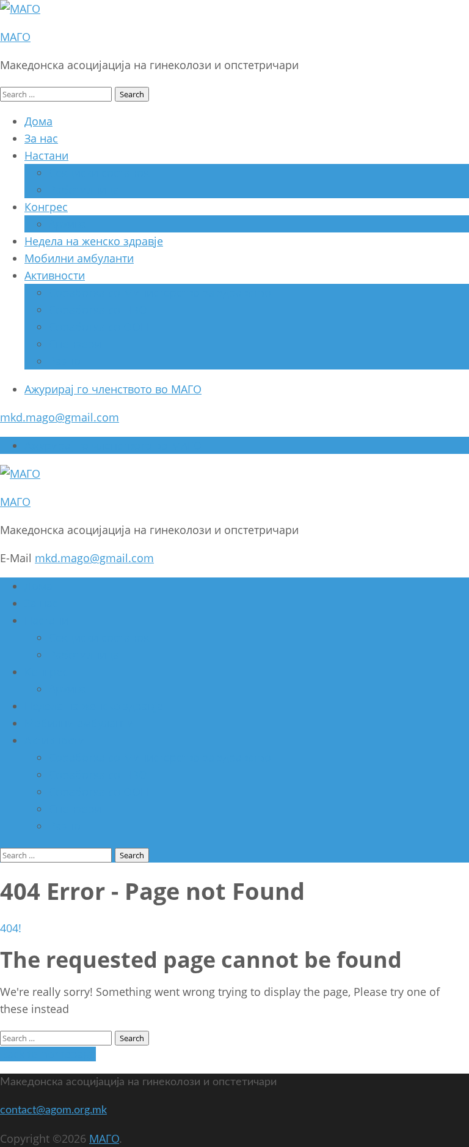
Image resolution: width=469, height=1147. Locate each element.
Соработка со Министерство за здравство (160, 292)
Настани (46, 155)
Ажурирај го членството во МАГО (113, 389)
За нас (41, 138)
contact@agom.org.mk (53, 1110)
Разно (65, 361)
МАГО (15, 36)
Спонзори (75, 343)
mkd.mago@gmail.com (59, 417)
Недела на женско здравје (93, 241)
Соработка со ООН (98, 326)
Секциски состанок (99, 172)
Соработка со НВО (98, 309)
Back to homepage (48, 1054)
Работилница (84, 189)
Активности (54, 275)
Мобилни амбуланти (79, 258)
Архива (68, 224)
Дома (38, 121)
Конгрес (46, 206)
